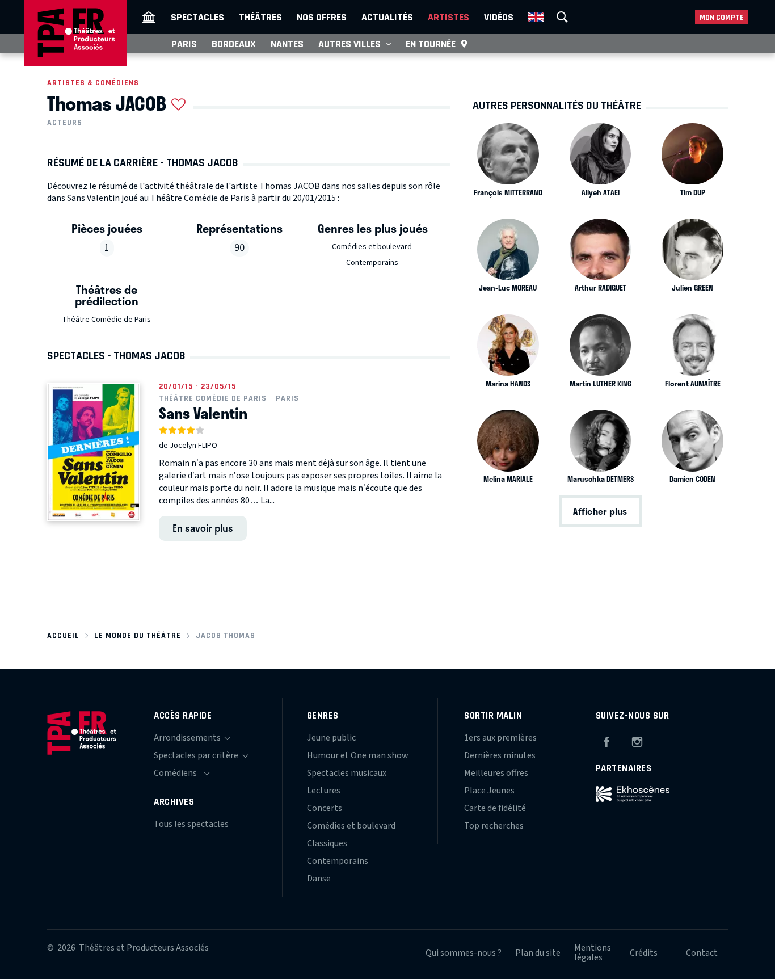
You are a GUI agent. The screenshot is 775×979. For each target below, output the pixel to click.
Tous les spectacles (191, 824)
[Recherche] (562, 17)
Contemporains (372, 262)
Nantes (287, 43)
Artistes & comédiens (93, 82)
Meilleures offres (496, 773)
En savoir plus (202, 527)
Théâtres (260, 17)
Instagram (637, 740)
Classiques (327, 843)
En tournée (431, 43)
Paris (184, 43)
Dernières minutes (500, 755)
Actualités (387, 17)
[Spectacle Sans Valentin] (93, 452)
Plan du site (538, 953)
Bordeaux (234, 43)
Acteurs (64, 123)
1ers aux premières (500, 738)
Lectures (323, 790)
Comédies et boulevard (372, 247)
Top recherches (494, 826)
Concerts (324, 808)
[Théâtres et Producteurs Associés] (148, 17)
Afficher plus (600, 511)
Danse (319, 878)
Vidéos (498, 17)
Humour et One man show (357, 755)
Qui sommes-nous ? (464, 953)
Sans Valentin (203, 413)
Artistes (448, 17)
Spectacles (197, 17)
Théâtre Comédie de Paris (106, 319)
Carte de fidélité (495, 808)
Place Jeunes (489, 790)
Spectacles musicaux (346, 773)
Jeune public (331, 738)
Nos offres (322, 17)
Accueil (63, 635)
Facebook (606, 740)
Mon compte (722, 17)
